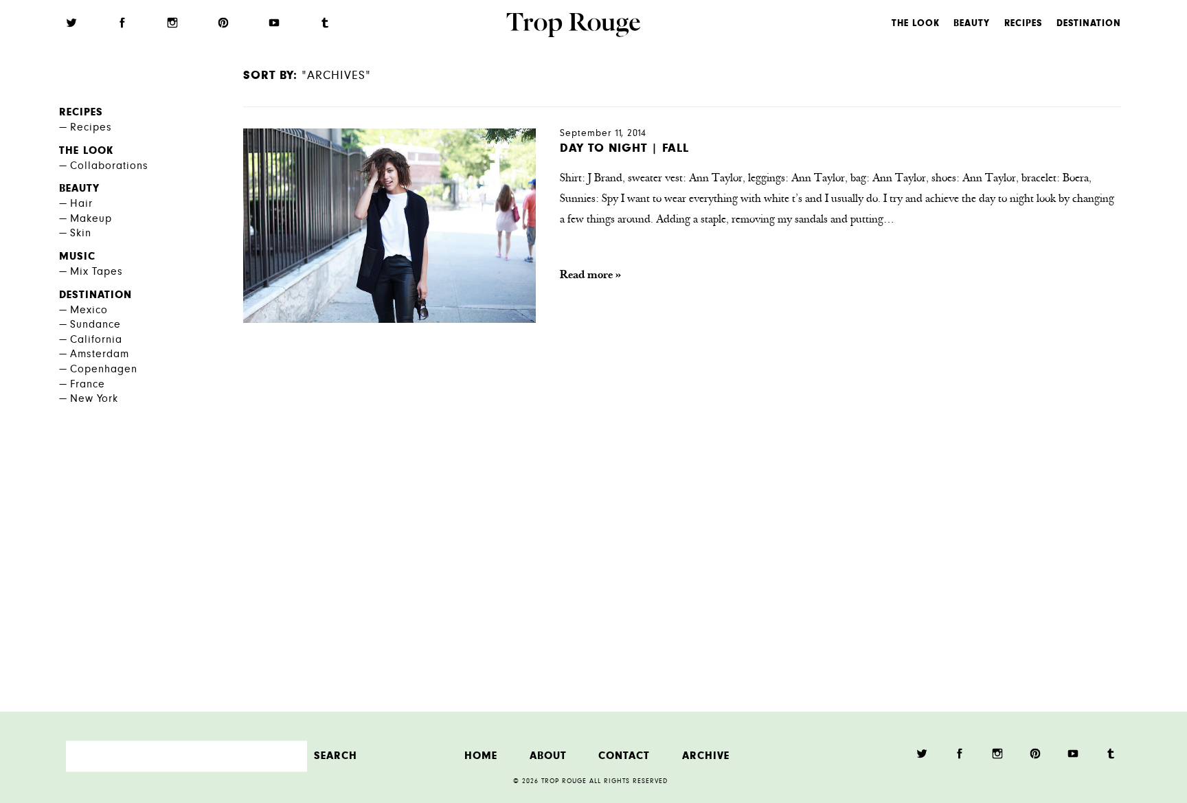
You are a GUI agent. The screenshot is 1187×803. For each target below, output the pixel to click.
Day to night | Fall (624, 149)
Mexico (89, 310)
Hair (81, 204)
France (87, 385)
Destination (1088, 24)
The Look (916, 24)
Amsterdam (99, 354)
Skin (80, 233)
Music (77, 257)
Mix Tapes (96, 272)
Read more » (590, 275)
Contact (624, 755)
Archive (706, 755)
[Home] (573, 27)
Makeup (91, 219)
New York (94, 399)
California (96, 340)
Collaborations (109, 166)
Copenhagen (103, 369)
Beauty (971, 24)
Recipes (1023, 24)
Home (480, 755)
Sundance (95, 325)
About (548, 755)
